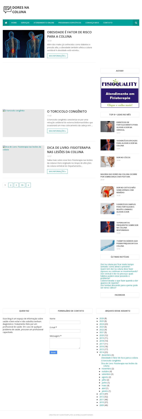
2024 (101, 324)
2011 (101, 399)
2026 (101, 318)
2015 (101, 349)
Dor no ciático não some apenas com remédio (125, 190)
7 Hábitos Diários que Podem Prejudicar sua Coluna (127, 243)
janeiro (105, 391)
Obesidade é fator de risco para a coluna (69, 34)
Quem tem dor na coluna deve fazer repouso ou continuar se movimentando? (119, 270)
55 (22, 185)
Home (14, 22)
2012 (101, 396)
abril (104, 388)
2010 (101, 402)
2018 (101, 340)
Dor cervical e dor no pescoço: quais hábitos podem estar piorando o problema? (117, 276)
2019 (101, 338)
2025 (101, 321)
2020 (101, 335)
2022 (101, 329)
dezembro (106, 355)
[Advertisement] (88, 10)
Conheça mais (92, 22)
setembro (106, 374)
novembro (107, 368)
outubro (106, 371)
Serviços (25, 22)
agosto (105, 377)
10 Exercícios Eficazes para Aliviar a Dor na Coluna (126, 143)
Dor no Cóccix (123, 157)
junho (104, 382)
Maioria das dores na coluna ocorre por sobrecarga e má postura (119, 175)
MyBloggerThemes (84, 415)
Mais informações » (57, 56)
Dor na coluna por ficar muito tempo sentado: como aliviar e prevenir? (117, 265)
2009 (101, 405)
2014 (101, 352)
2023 (101, 326)
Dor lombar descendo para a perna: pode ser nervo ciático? (119, 286)
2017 (101, 343)
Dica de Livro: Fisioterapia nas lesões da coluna (69, 149)
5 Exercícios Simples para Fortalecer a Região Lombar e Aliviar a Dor (126, 208)
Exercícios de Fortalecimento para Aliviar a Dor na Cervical (127, 126)
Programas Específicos (69, 22)
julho (104, 379)
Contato (107, 22)
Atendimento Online (44, 22)
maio (104, 385)
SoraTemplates (66, 415)
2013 (101, 393)
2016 (101, 346)
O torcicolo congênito (67, 111)
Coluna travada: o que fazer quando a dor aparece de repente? (119, 281)
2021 (101, 332)
